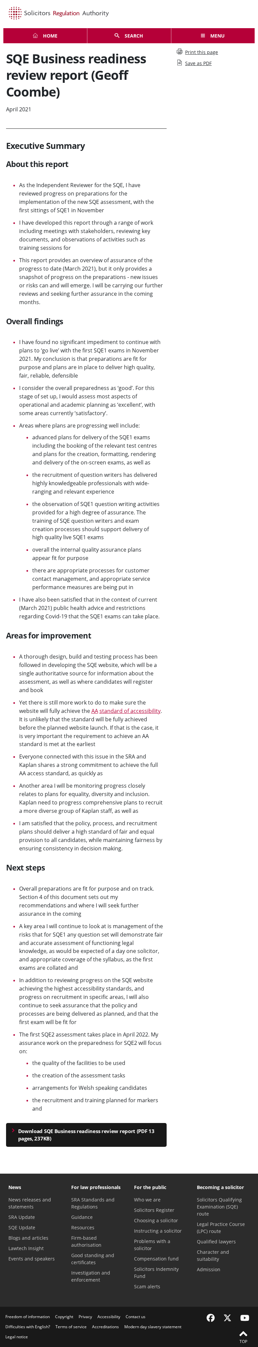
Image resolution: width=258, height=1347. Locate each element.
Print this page (201, 52)
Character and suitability (213, 1255)
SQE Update (21, 1227)
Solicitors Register (154, 1210)
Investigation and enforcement (90, 1276)
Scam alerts (147, 1286)
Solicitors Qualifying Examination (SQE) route (219, 1206)
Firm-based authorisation (86, 1241)
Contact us (135, 1317)
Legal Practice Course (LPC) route (221, 1227)
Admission (208, 1269)
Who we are (147, 1199)
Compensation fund (156, 1258)
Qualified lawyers (216, 1241)
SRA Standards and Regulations (93, 1203)
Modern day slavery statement (152, 1327)
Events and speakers (31, 1258)
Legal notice (16, 1337)
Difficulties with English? (27, 1327)
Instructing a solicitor (158, 1231)
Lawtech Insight (26, 1248)
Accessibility (108, 1317)
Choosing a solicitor (156, 1220)
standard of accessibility (130, 711)
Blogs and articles (28, 1238)
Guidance (82, 1217)
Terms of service (71, 1327)
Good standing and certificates (92, 1259)
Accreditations (105, 1327)
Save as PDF (198, 63)
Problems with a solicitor (152, 1244)
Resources (82, 1227)
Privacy (85, 1317)
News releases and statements (29, 1203)
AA (94, 711)
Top (243, 1341)
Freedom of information (27, 1317)
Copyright (64, 1317)
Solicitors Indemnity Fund (156, 1272)
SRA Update (21, 1217)
